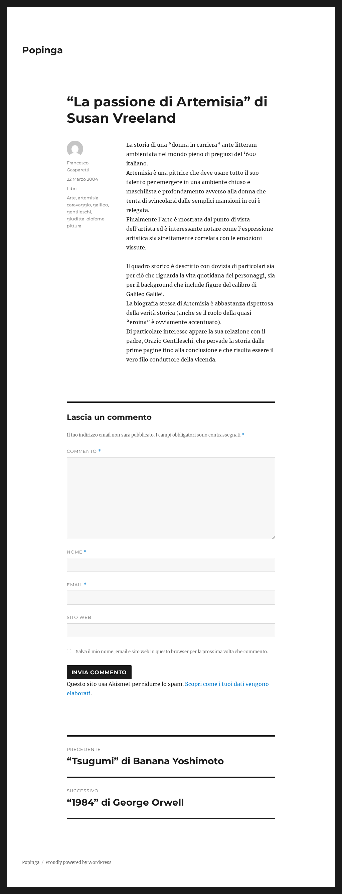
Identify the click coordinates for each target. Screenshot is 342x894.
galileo (100, 204)
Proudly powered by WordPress (78, 862)
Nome (77, 552)
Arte (71, 197)
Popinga (42, 50)
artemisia (88, 197)
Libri (72, 188)
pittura (74, 225)
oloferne (96, 218)
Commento (84, 451)
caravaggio (79, 204)
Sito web (79, 617)
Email (77, 585)
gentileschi (79, 211)
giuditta (75, 218)
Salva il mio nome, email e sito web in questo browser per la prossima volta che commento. (172, 652)
